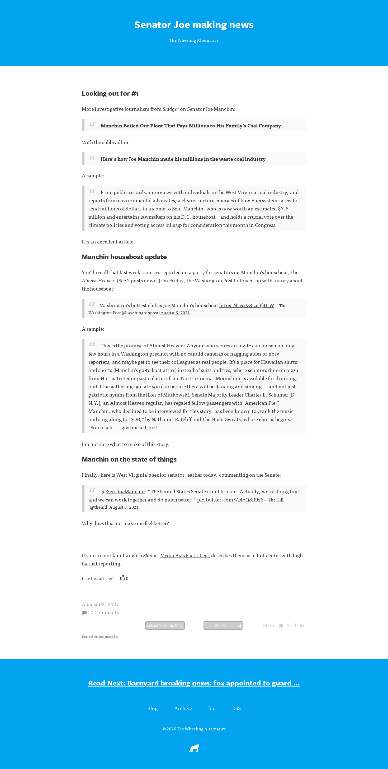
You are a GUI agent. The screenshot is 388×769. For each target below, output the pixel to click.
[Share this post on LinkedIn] (303, 625)
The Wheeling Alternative (194, 39)
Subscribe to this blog (165, 625)
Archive (183, 708)
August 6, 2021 (175, 312)
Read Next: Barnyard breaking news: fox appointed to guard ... (194, 683)
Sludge (170, 108)
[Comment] (84, 612)
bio (212, 708)
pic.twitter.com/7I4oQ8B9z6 (230, 499)
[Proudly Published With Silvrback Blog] (194, 750)
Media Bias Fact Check (185, 555)
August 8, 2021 (124, 506)
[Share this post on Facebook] (296, 625)
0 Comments (105, 612)
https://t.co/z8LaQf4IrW (246, 305)
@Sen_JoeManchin (123, 491)
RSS (236, 708)
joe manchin (109, 636)
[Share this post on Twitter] (290, 625)
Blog (152, 708)
